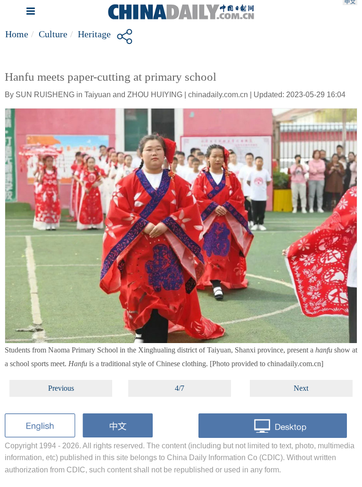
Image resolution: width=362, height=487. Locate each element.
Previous (61, 388)
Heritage (94, 34)
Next (301, 388)
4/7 (179, 388)
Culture (53, 34)
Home (16, 34)
